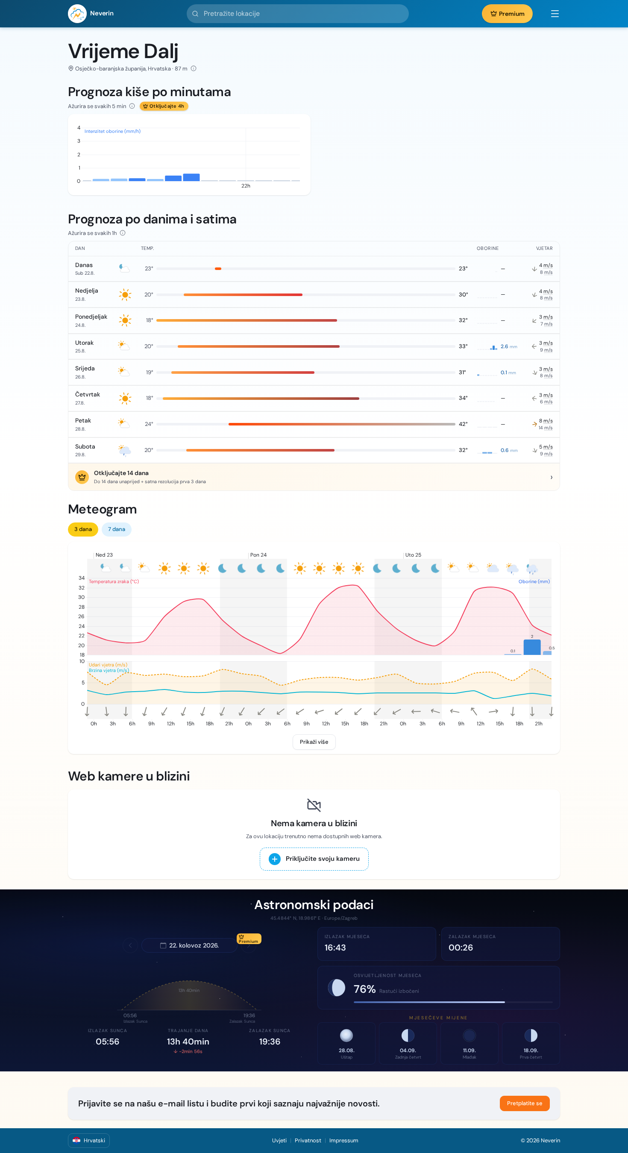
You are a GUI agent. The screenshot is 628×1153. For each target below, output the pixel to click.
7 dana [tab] (116, 529)
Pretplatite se (525, 1103)
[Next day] (248, 945)
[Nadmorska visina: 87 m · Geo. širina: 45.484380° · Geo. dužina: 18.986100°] (193, 68)
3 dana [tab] (83, 529)
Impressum (343, 1140)
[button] (550, 13)
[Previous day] (130, 945)
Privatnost (308, 1140)
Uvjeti (279, 1140)
